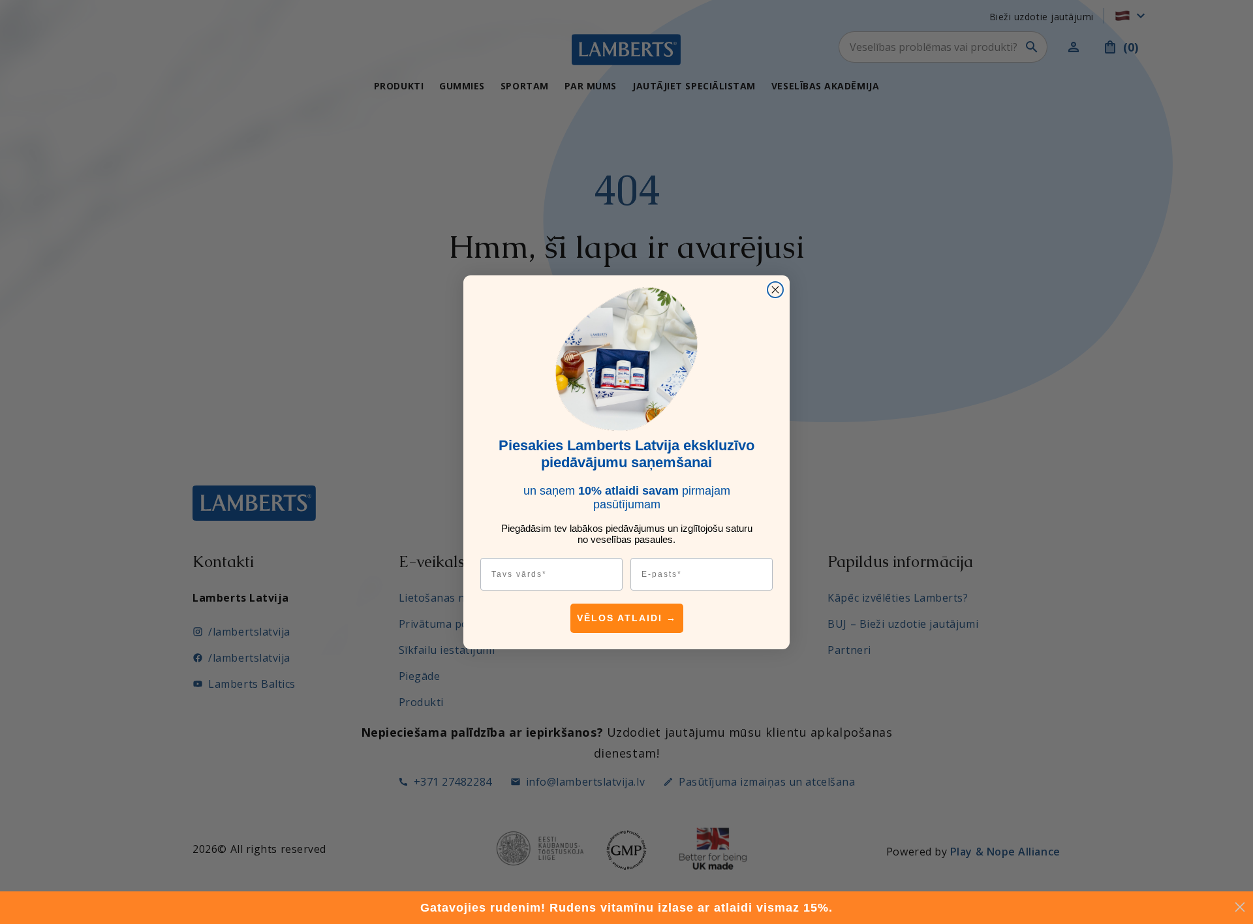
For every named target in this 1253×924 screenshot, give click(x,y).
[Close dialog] (775, 290)
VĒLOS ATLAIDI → (627, 618)
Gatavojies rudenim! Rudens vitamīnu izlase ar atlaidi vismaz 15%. (626, 907)
